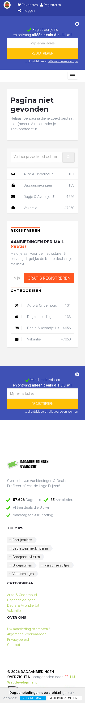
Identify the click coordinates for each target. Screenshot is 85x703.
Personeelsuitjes (57, 565)
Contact (13, 645)
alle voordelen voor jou (63, 61)
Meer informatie (33, 698)
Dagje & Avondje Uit (48, 197)
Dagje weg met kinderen (30, 548)
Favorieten (29, 5)
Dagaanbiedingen (48, 185)
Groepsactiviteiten (26, 557)
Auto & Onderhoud (48, 174)
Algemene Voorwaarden (26, 634)
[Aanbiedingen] (42, 464)
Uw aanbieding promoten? (28, 629)
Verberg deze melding (64, 698)
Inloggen (28, 10)
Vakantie (48, 208)
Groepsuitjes (22, 565)
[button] (68, 157)
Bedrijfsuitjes (22, 540)
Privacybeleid (18, 639)
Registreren (52, 5)
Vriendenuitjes (23, 574)
